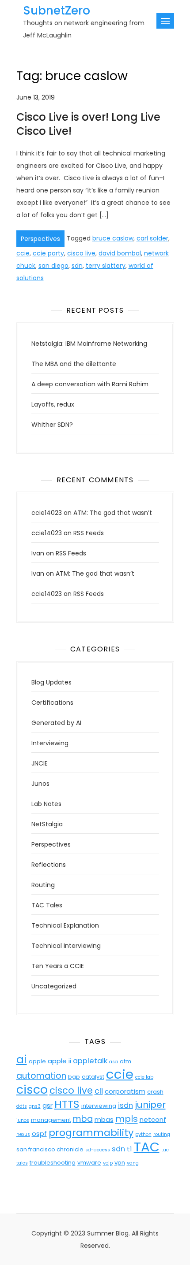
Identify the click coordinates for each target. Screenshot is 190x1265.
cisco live (81, 253)
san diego (53, 265)
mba (83, 1119)
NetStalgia (47, 824)
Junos (40, 783)
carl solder (152, 238)
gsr (47, 1105)
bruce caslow (112, 238)
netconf (153, 1119)
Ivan (37, 553)
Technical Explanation (65, 925)
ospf (39, 1133)
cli (99, 1090)
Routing (43, 884)
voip (108, 1163)
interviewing (98, 1106)
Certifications (52, 702)
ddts (21, 1106)
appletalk (90, 1061)
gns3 (35, 1106)
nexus (23, 1134)
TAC (147, 1147)
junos (22, 1120)
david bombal (120, 253)
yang (133, 1163)
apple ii (59, 1060)
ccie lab (144, 1077)
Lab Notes (46, 803)
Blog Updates (51, 682)
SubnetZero (56, 10)
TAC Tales (46, 905)
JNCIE (39, 763)
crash (155, 1091)
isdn (125, 1105)
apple (37, 1061)
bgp (74, 1077)
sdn (77, 265)
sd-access (97, 1150)
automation (41, 1076)
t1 (129, 1149)
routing (161, 1134)
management (51, 1120)
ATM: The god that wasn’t (112, 512)
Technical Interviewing (66, 945)
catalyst (93, 1077)
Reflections (48, 864)
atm (125, 1061)
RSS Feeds (88, 533)
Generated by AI (56, 722)
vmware (89, 1162)
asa (113, 1061)
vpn (119, 1162)
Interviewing (49, 743)
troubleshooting (53, 1162)
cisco (32, 1089)
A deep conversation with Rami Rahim (89, 384)
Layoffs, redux (52, 404)
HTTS (67, 1104)
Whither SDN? (52, 424)
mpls (126, 1119)
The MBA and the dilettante (73, 363)
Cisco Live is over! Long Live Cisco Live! (88, 124)
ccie (23, 253)
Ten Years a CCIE (57, 966)
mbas (104, 1119)
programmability (91, 1132)
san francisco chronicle (50, 1149)
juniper (150, 1105)
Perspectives (40, 238)
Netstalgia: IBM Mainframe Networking (89, 343)
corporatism (125, 1091)
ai (21, 1059)
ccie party (48, 253)
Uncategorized (53, 986)
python (143, 1134)
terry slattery (105, 265)
